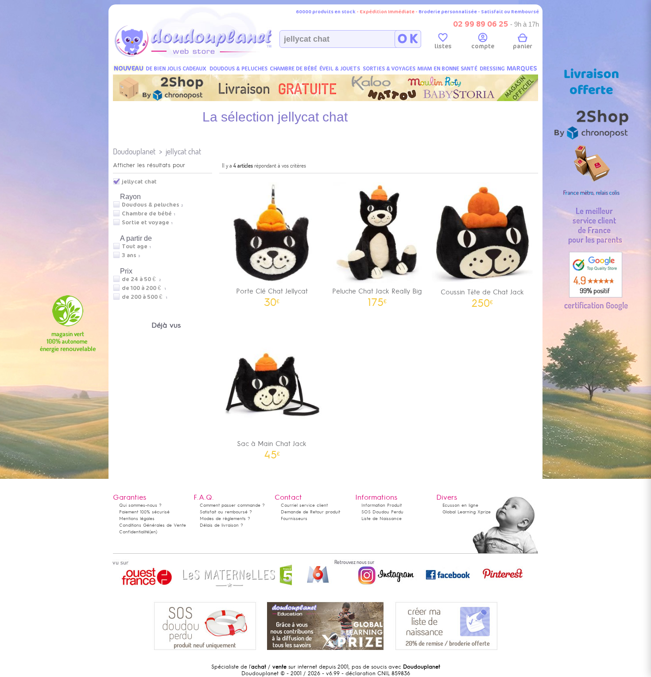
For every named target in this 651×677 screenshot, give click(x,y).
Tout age (134, 246)
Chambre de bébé (147, 213)
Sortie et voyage (145, 222)
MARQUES (522, 68)
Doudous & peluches (150, 204)
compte (482, 46)
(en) (153, 531)
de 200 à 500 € (144, 297)
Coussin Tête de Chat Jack (482, 295)
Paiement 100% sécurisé (144, 511)
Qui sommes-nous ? (140, 505)
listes (443, 46)
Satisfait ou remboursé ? (226, 511)
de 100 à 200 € (144, 288)
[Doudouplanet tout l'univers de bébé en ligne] (210, 56)
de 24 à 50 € (141, 279)
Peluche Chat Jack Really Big (377, 294)
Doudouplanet (134, 151)
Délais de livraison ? (221, 525)
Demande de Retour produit (310, 511)
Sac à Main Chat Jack (271, 446)
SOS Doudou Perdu (382, 511)
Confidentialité (134, 531)
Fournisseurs (294, 518)
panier (522, 46)
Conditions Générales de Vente (152, 525)
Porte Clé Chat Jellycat (272, 294)
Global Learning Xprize (466, 511)
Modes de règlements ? (225, 518)
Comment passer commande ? (232, 505)
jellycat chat (183, 151)
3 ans (129, 255)
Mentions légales (137, 518)
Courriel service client (304, 505)
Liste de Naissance (381, 518)
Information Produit (381, 505)
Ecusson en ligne (460, 505)
